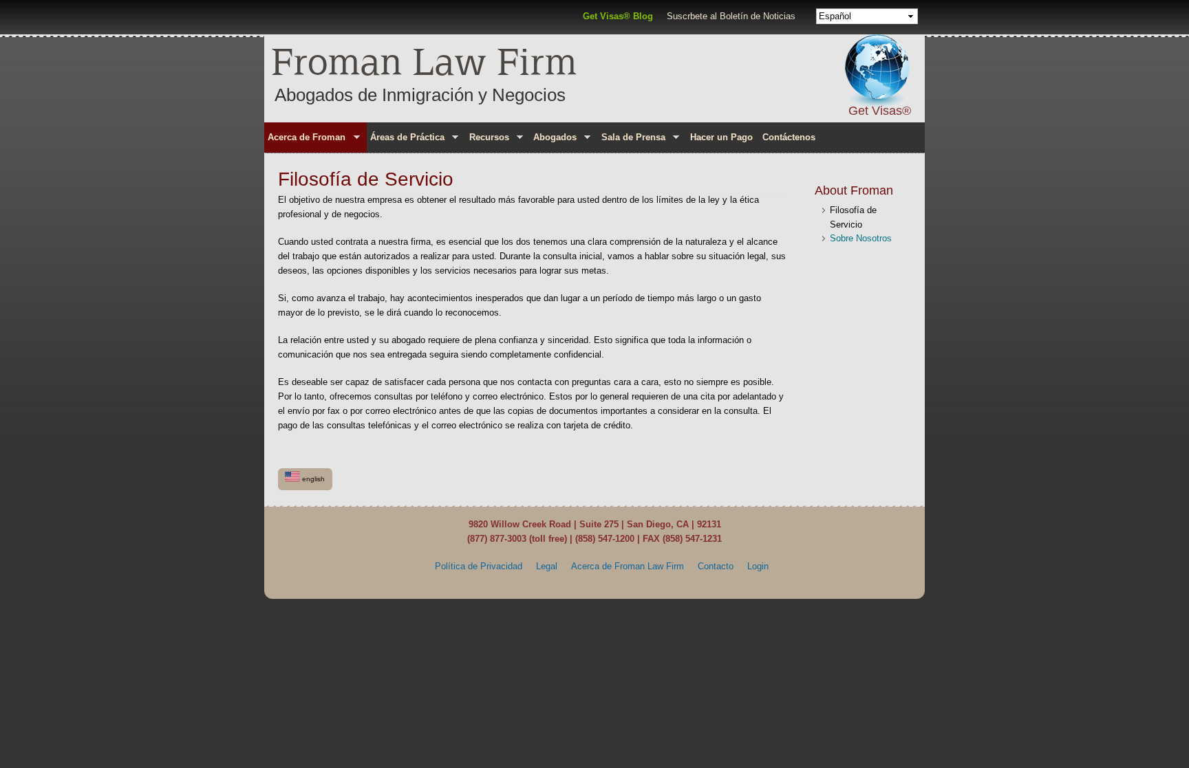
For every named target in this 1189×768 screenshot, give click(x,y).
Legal (546, 566)
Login (758, 566)
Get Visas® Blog (618, 16)
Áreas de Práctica (405, 139)
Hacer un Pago (721, 137)
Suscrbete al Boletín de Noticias (731, 16)
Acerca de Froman (304, 139)
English (312, 479)
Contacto (715, 566)
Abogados (553, 139)
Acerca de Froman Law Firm (627, 566)
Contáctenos (788, 137)
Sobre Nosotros (861, 238)
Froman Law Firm (424, 61)
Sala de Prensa (631, 139)
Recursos (486, 139)
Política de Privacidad (478, 566)
